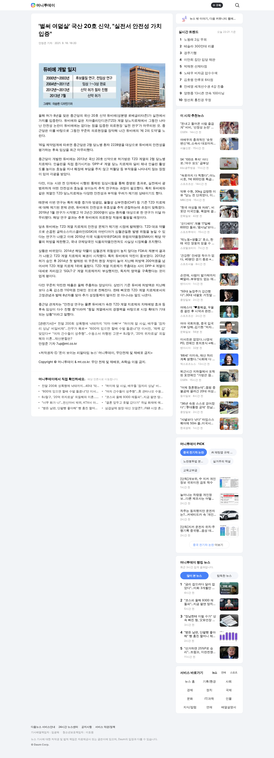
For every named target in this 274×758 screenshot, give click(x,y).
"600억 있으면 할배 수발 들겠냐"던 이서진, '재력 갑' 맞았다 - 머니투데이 (71, 391)
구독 (218, 5)
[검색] (238, 5)
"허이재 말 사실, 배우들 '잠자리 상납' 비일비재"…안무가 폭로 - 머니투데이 (134, 386)
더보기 (208, 545)
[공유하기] (229, 5)
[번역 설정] (146, 53)
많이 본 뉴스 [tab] (194, 575)
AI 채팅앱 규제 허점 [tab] (223, 452)
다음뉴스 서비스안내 (43, 726)
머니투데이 (45, 5)
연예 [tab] (223, 672)
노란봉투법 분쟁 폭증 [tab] (196, 461)
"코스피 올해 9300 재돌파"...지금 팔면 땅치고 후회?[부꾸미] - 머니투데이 (134, 397)
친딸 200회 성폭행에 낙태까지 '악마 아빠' (88, 323)
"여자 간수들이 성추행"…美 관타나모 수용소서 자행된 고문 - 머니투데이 (134, 391)
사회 (229, 681)
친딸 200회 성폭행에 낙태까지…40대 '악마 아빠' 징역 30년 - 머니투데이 (71, 386)
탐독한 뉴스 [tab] (224, 575)
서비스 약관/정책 (105, 726)
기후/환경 (209, 681)
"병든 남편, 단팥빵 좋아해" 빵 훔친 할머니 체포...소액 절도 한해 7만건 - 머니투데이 (71, 408)
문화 (190, 698)
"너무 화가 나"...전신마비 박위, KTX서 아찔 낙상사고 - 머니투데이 (71, 402)
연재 (209, 707)
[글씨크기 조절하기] (154, 53)
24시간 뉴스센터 (68, 726)
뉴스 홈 (190, 681)
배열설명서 (228, 707)
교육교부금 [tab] (190, 470)
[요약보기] (132, 53)
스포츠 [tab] (233, 672)
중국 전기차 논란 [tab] (193, 452)
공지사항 (86, 726)
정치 (209, 690)
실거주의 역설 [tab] (222, 461)
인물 (229, 698)
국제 (229, 690)
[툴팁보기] (238, 32)
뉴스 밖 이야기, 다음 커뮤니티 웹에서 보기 (216, 18)
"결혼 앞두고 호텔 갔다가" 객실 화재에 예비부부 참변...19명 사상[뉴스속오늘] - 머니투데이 (134, 402)
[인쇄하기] (161, 53)
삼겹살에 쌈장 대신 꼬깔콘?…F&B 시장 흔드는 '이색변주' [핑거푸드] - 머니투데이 (134, 408)
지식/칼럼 (189, 707)
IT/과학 (209, 698)
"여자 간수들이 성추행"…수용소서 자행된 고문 (85, 333)
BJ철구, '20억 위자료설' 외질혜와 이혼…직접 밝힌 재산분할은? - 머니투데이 (71, 397)
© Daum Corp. (40, 744)
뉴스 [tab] (214, 672)
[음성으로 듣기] (139, 53)
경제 (190, 690)
